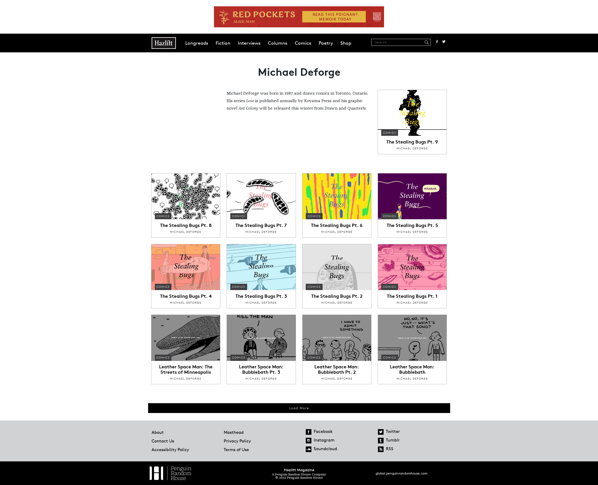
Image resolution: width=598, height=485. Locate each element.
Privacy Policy (237, 440)
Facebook (437, 41)
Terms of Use (236, 449)
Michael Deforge (412, 148)
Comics (303, 43)
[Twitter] (381, 432)
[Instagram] (308, 440)
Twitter (444, 41)
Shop (345, 43)
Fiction (223, 43)
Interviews (249, 43)
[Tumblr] (381, 440)
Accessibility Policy (170, 449)
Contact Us (163, 440)
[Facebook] (308, 432)
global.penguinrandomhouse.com (401, 473)
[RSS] (381, 449)
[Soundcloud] (308, 449)
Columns (277, 43)
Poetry (326, 43)
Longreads (196, 43)
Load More (299, 408)
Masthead (234, 432)
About (158, 432)
